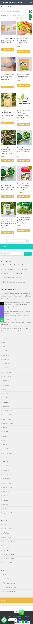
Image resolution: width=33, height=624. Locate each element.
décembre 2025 (7, 372)
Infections (6, 533)
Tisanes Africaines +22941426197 (13, 2)
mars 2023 (6, 466)
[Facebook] (31, 11)
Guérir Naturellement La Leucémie (13, 328)
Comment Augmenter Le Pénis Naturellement (16, 269)
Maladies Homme (8, 546)
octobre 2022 (7, 483)
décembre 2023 (7, 453)
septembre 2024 (8, 423)
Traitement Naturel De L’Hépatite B (13, 265)
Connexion (6, 579)
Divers (5, 524)
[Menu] (30, 2)
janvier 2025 (6, 406)
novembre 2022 (7, 479)
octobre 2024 (7, 419)
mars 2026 (6, 359)
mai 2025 (5, 393)
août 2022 (6, 491)
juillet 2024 (6, 432)
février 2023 (6, 470)
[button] (4, 620)
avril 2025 (6, 398)
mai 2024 (5, 440)
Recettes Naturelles (8, 558)
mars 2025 (6, 402)
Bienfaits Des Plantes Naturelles (12, 278)
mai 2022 (5, 500)
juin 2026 (5, 347)
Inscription (6, 574)
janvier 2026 (6, 368)
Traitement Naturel (8, 563)
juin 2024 (5, 436)
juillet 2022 (6, 496)
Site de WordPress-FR (9, 591)
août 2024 (6, 427)
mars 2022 (6, 508)
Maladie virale (7, 537)
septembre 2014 (8, 513)
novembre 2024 (7, 415)
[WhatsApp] (31, 15)
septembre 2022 (8, 487)
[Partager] (31, 19)
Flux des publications (9, 583)
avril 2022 (6, 504)
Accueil (3, 11)
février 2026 (6, 364)
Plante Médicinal (10, 11)
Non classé (6, 550)
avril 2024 (6, 445)
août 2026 (6, 342)
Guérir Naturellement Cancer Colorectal (14, 282)
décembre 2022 (7, 474)
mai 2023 (5, 462)
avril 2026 (6, 355)
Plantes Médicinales (8, 554)
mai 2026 (5, 351)
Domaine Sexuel (7, 529)
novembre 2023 (7, 457)
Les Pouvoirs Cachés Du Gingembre (13, 273)
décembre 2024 (7, 410)
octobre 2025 (7, 376)
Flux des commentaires (9, 587)
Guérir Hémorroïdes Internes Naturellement (15, 294)
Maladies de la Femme (9, 541)
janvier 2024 (6, 449)
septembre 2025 (8, 381)
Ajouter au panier (8, 49)
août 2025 (6, 385)
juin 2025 (5, 389)
